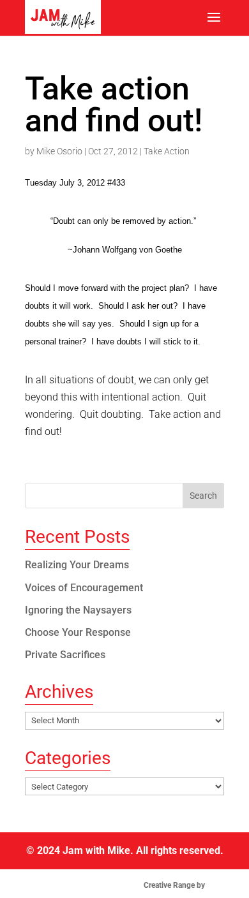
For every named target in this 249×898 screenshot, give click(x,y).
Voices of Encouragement (84, 588)
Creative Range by (183, 885)
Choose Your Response (78, 632)
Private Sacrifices (65, 655)
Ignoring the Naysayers (78, 610)
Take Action (167, 151)
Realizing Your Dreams (77, 565)
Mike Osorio (59, 151)
